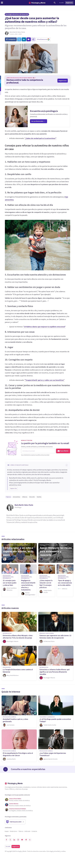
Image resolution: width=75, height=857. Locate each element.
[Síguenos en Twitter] (10, 839)
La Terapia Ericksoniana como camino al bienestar (18, 670)
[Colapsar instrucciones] (66, 465)
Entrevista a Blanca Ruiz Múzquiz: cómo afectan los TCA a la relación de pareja (18, 636)
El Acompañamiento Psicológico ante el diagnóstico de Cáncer (18, 754)
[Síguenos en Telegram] (26, 839)
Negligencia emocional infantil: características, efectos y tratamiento (28, 585)
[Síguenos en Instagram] (18, 839)
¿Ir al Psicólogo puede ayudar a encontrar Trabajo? (55, 720)
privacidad (57, 851)
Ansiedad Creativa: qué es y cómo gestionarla (15, 720)
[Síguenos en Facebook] (6, 839)
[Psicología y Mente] (37, 3)
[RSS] (29, 839)
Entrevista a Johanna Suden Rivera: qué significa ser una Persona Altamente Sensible (55, 671)
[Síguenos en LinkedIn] (14, 839)
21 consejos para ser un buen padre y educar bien (9, 582)
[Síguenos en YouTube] (22, 839)
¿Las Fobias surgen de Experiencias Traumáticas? (53, 754)
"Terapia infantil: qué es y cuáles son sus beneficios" (44, 380)
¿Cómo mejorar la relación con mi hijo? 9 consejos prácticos (46, 584)
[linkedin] (24, 39)
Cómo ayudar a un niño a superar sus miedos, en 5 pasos (18, 551)
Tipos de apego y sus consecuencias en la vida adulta (65, 582)
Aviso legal (49, 851)
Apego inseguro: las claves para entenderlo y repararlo (56, 551)
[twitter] (19, 39)
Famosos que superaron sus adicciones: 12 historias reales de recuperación (55, 636)
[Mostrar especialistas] (5, 769)
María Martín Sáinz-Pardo (17, 32)
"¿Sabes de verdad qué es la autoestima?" (40, 138)
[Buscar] (55, 3)
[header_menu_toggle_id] (2, 3)
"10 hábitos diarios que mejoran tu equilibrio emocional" (44, 327)
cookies (63, 851)
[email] (28, 39)
